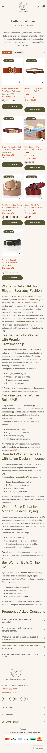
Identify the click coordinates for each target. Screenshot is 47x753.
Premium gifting (12, 491)
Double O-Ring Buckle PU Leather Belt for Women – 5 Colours (33, 90)
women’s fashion (15, 450)
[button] (20, 82)
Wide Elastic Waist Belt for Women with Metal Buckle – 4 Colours (11, 90)
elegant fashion (30, 302)
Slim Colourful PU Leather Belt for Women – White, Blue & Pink (34, 148)
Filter (8, 52)
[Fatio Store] (23, 7)
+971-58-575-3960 (9, 688)
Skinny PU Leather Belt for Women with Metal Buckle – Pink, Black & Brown (11, 148)
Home (16, 25)
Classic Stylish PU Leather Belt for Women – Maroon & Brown (34, 206)
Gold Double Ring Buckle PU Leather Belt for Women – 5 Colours (12, 206)
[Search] (38, 7)
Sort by (18, 52)
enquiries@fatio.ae (9, 692)
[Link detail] (4, 699)
